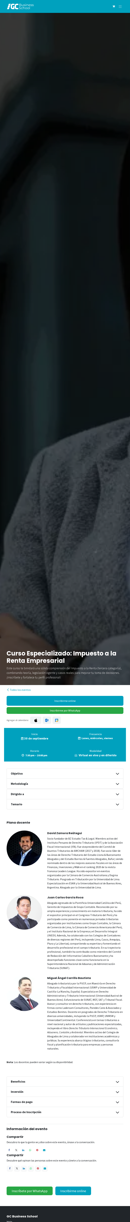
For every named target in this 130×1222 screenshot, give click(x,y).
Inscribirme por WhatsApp (65, 710)
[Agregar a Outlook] (47, 720)
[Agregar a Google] (56, 720)
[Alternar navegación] (120, 6)
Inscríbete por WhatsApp (30, 1191)
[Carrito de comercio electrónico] (114, 6)
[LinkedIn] (23, 1150)
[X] (16, 1150)
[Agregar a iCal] (35, 720)
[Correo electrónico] (44, 1150)
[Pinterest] (37, 1150)
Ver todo (114, 1213)
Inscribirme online (65, 701)
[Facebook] (9, 1150)
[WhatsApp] (30, 1150)
